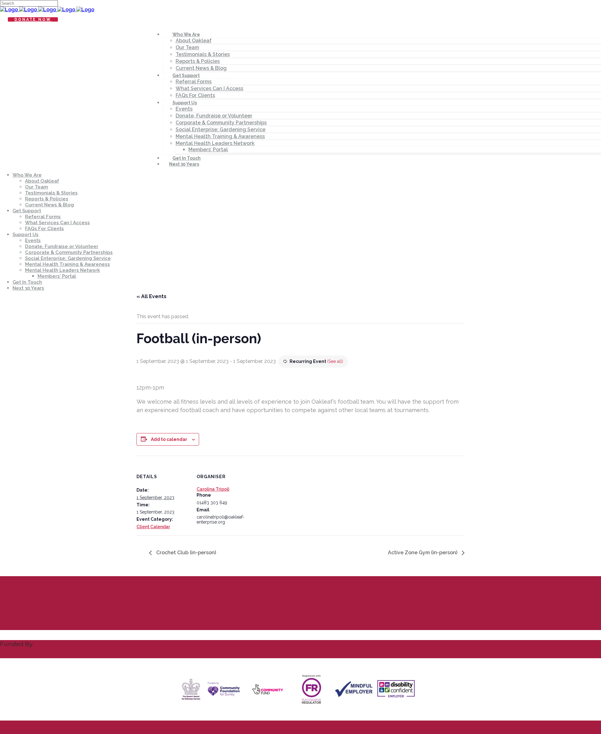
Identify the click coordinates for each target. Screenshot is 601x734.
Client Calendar (153, 526)
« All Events (151, 296)
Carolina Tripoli (213, 489)
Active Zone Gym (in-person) (423, 553)
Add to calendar (169, 439)
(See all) (335, 361)
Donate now (32, 19)
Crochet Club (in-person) (185, 553)
